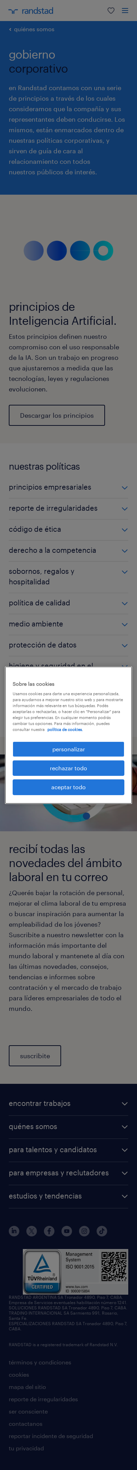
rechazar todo (68, 768)
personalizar (68, 748)
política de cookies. (65, 729)
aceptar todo (68, 787)
